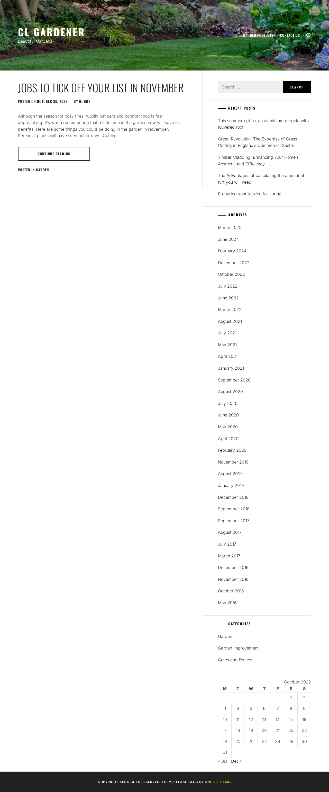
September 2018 (234, 508)
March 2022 (230, 309)
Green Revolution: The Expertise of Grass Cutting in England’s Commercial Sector (257, 142)
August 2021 (230, 321)
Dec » (236, 761)
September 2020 (234, 379)
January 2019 (231, 485)
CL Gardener (51, 31)
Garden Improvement (238, 648)
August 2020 (230, 391)
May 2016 (227, 602)
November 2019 (233, 462)
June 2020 (228, 414)
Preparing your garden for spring (249, 193)
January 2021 (231, 368)
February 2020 (232, 450)
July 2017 (227, 544)
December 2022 (234, 262)
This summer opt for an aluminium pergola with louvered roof (263, 124)
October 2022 (231, 274)
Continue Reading (54, 153)
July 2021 (227, 332)
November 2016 (233, 579)
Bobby (84, 101)
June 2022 (228, 297)
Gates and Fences (235, 659)
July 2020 (227, 403)
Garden (42, 169)
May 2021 (227, 344)
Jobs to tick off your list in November (101, 87)
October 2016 (231, 590)
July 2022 (227, 286)
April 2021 (227, 356)
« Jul (222, 761)
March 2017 (229, 555)
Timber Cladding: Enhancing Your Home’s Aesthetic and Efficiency (258, 160)
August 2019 (230, 473)
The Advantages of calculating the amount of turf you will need (261, 179)
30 (304, 741)
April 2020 (228, 438)
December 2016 (233, 567)
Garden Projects (258, 35)
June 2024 (228, 239)
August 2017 (230, 532)
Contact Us (290, 35)
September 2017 (233, 520)
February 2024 (232, 250)
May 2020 (228, 426)
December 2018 (233, 497)
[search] (308, 35)
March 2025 (229, 227)
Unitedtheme (217, 782)
